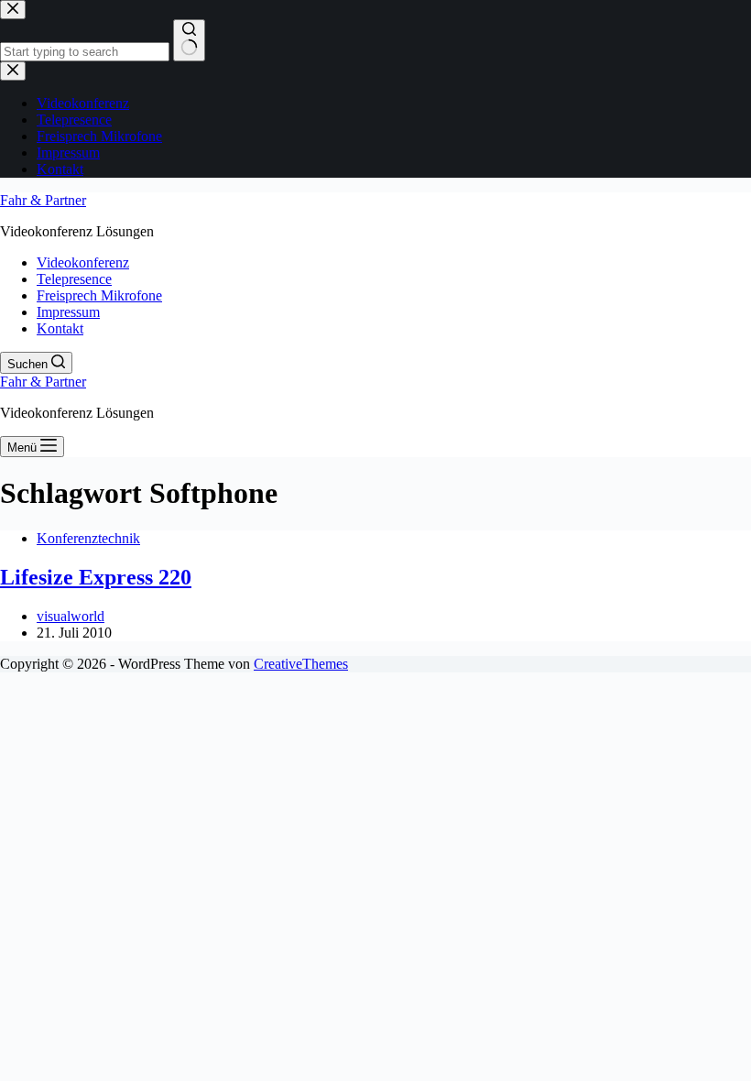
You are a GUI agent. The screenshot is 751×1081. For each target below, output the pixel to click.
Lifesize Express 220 (95, 577)
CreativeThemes (301, 664)
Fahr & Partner (43, 200)
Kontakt (60, 328)
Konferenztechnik (88, 538)
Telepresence (74, 279)
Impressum (68, 312)
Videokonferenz (83, 262)
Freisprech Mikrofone (99, 295)
